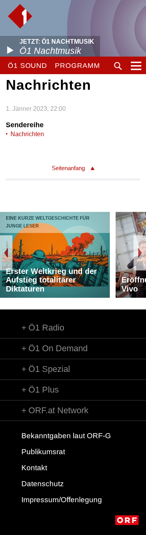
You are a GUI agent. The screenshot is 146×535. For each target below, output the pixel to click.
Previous (6, 252)
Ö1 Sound (27, 65)
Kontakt (34, 468)
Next (140, 252)
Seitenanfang (68, 168)
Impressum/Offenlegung (61, 500)
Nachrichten (27, 134)
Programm (77, 65)
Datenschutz (42, 484)
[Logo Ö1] (20, 16)
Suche (118, 66)
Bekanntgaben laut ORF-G (66, 436)
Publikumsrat (43, 452)
